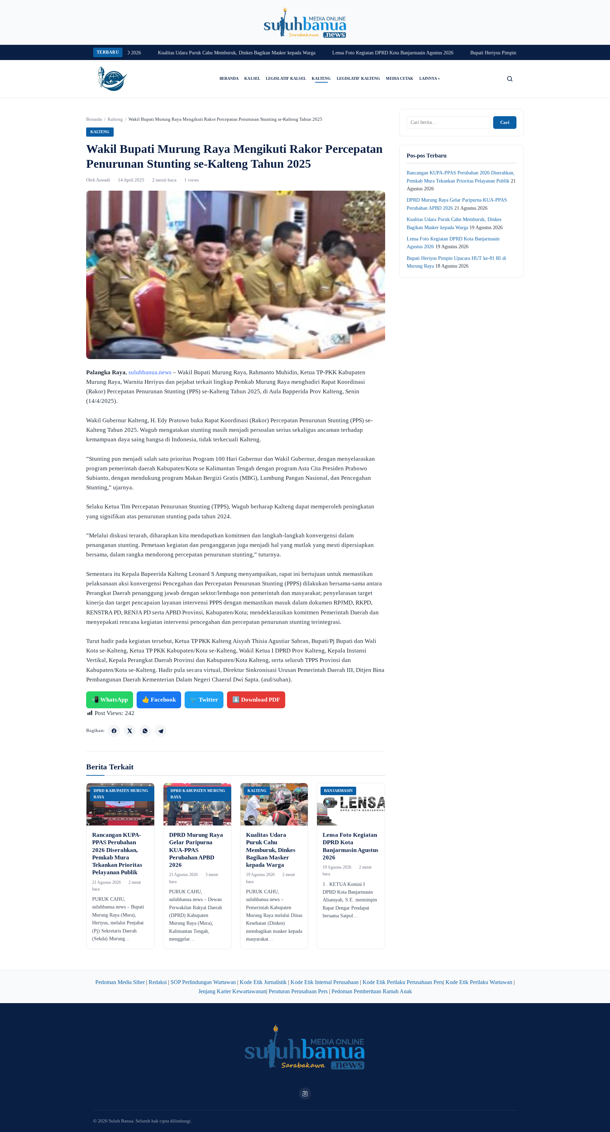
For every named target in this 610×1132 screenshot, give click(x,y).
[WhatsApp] (145, 731)
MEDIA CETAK (399, 79)
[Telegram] (161, 731)
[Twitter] (130, 731)
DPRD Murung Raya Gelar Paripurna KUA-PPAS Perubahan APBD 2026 (196, 850)
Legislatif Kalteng (359, 79)
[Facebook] (114, 731)
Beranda (229, 79)
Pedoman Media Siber (120, 982)
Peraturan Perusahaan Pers (298, 991)
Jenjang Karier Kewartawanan (232, 991)
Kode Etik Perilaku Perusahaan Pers (403, 982)
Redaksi (158, 982)
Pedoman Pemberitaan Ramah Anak (371, 991)
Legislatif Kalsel (286, 79)
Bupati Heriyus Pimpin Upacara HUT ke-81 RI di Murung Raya (513, 52)
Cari (504, 122)
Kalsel (252, 79)
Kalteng (321, 79)
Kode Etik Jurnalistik (263, 982)
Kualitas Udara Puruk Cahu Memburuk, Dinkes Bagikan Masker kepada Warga (215, 52)
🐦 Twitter (204, 699)
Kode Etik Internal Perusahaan (325, 982)
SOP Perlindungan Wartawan (203, 982)
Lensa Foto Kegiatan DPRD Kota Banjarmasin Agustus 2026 (371, 52)
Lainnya (429, 79)
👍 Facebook (159, 699)
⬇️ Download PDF (256, 699)
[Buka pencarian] (510, 79)
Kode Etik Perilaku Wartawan (478, 982)
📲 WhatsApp (109, 699)
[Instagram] (305, 1094)
